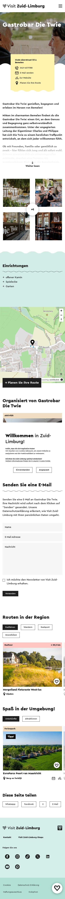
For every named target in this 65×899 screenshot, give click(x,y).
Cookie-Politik (44, 461)
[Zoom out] (61, 315)
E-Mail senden (27, 73)
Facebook (29, 804)
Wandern (28, 627)
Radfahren (10, 627)
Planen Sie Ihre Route (30, 83)
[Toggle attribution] (61, 379)
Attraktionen (31, 719)
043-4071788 (26, 68)
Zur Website (25, 78)
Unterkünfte (11, 719)
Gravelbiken (11, 635)
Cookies (7, 885)
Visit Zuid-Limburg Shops (30, 837)
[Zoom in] (61, 310)
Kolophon (33, 892)
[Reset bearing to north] (61, 319)
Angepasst (44, 470)
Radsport (45, 627)
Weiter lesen (33, 166)
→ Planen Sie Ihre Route (22, 382)
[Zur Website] (59, 778)
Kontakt (7, 837)
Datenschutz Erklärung (28, 885)
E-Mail (55, 804)
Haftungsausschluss (12, 892)
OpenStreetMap (42, 380)
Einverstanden (23, 470)
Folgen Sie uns (10, 848)
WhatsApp (10, 804)
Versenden (10, 594)
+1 (32, 209)
